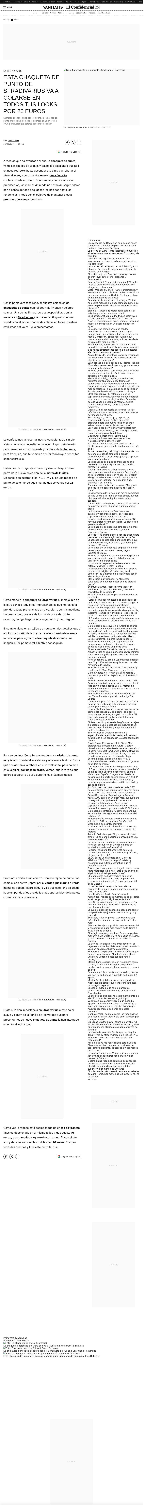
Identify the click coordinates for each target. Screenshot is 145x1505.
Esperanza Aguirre (64, 2)
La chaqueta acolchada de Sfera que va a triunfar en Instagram (37, 1345)
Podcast (92, 13)
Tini (74, 2)
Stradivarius (26, 317)
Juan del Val (118, 2)
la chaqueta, (68, 449)
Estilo (6, 20)
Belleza (45, 13)
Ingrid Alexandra (49, 2)
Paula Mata (13, 141)
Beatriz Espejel (131, 2)
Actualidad (62, 13)
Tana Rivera (94, 2)
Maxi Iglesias (83, 2)
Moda (35, 13)
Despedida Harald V (22, 2)
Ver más (92, 1079)
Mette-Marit (36, 2)
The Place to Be (104, 13)
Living (71, 13)
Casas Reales (81, 13)
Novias (53, 13)
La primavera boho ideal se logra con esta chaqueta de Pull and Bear (40, 1350)
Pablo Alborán (106, 2)
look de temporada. (32, 770)
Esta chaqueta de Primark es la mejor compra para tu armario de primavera (44, 1356)
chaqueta (31, 600)
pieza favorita (58, 175)
